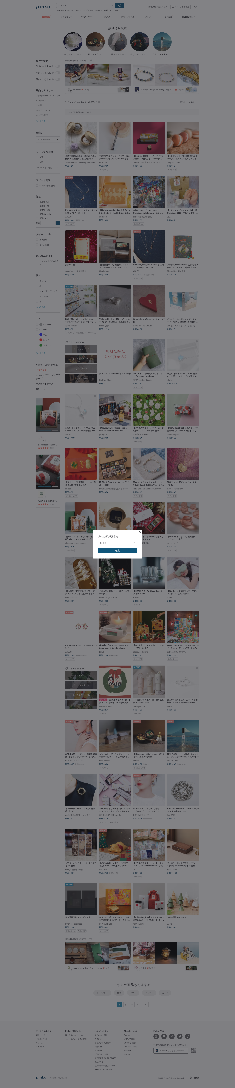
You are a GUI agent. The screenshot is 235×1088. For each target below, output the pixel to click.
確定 (117, 550)
